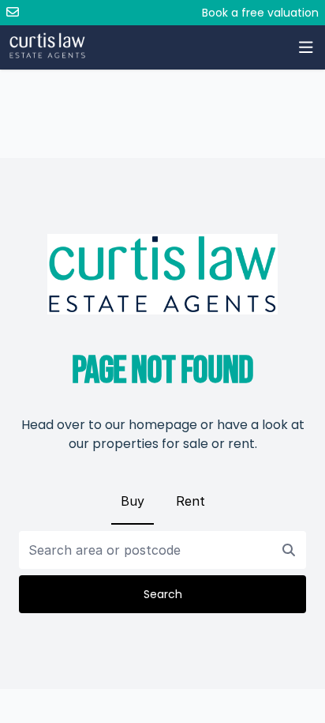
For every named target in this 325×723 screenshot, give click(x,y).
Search (163, 594)
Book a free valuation (260, 13)
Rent (190, 501)
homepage (163, 425)
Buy (132, 501)
